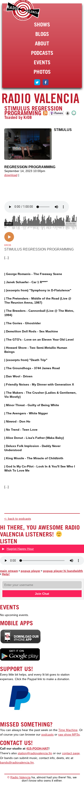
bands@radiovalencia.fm (17, 762)
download (10, 175)
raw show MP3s (69, 734)
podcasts (47, 734)
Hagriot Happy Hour (20, 548)
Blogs (42, 34)
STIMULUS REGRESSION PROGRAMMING (33, 111)
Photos (42, 72)
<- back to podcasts (17, 518)
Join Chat (42, 593)
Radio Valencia (20, 777)
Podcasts (42, 53)
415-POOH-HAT (37, 748)
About (42, 43)
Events (42, 62)
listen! (6, 10)
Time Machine (68, 730)
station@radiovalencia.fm (35, 753)
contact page (71, 753)
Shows (42, 25)
